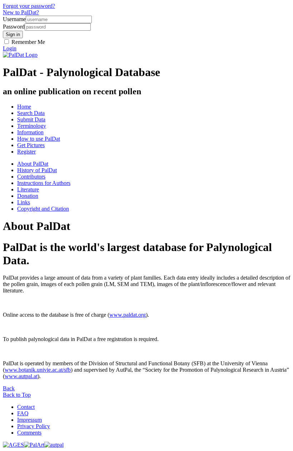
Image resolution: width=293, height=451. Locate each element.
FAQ (23, 413)
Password (14, 27)
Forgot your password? (29, 6)
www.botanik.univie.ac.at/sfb (38, 370)
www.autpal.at (21, 376)
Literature (28, 189)
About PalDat (32, 164)
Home (24, 107)
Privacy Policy (33, 426)
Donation (27, 196)
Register (26, 152)
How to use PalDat (38, 139)
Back (9, 388)
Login (9, 48)
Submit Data (31, 119)
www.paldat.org (127, 315)
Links (23, 202)
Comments (29, 433)
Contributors (31, 177)
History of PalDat (37, 170)
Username (14, 19)
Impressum (29, 420)
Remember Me (27, 42)
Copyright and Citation (43, 209)
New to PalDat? (21, 12)
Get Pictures (31, 145)
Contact (26, 407)
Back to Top (17, 395)
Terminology (31, 126)
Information (30, 132)
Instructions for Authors (43, 183)
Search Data (31, 113)
